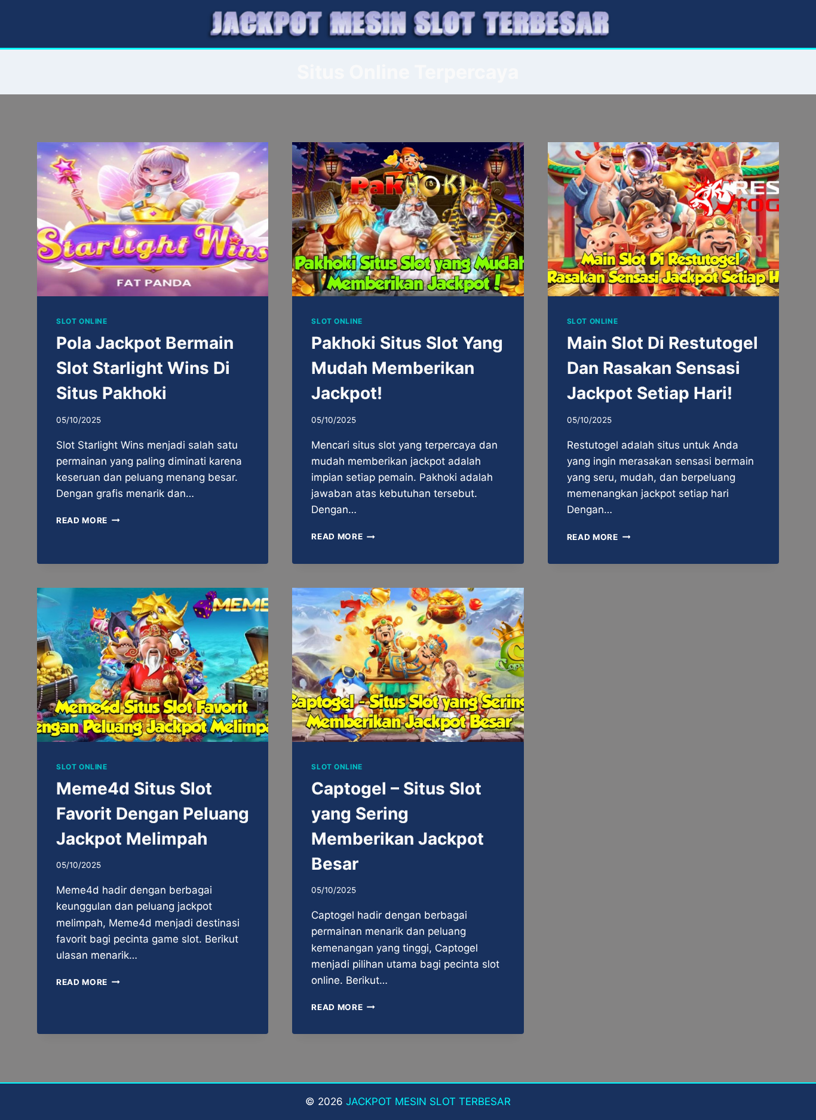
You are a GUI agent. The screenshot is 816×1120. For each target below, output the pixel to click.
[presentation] (152, 219)
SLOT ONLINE (82, 321)
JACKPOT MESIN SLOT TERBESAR (428, 1101)
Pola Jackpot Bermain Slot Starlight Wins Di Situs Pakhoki (145, 368)
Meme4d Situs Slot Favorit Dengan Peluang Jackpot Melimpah (152, 813)
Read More (88, 520)
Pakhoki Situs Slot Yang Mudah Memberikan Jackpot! (407, 368)
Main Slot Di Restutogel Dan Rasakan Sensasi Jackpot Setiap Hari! (662, 368)
